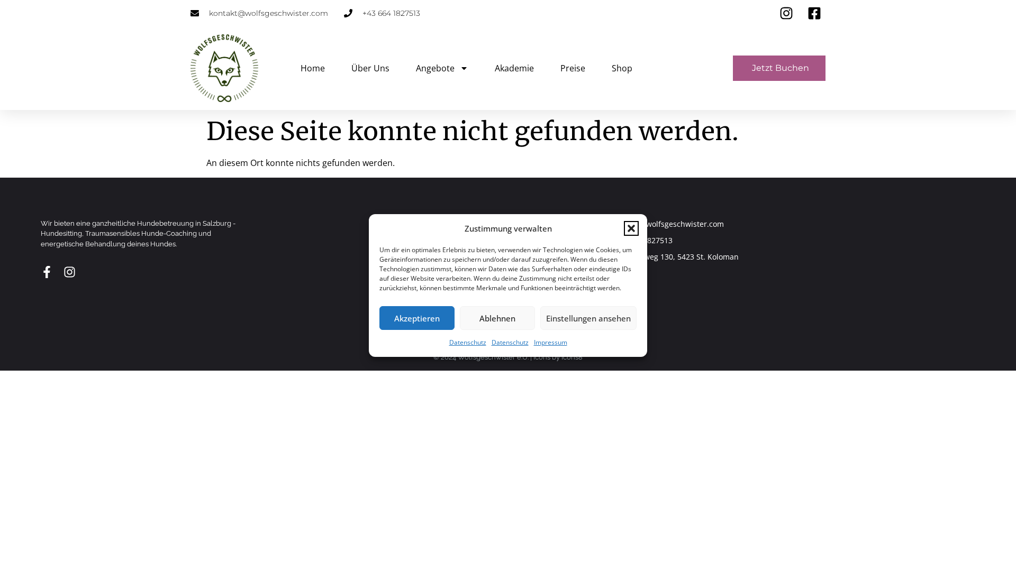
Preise (572, 68)
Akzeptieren (417, 318)
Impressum (550, 342)
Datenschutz (467, 342)
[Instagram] (70, 272)
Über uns (370, 68)
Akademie (514, 68)
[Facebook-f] (47, 272)
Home (313, 68)
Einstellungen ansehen (588, 318)
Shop (622, 68)
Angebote (435, 68)
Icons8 (572, 357)
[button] (631, 228)
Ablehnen (497, 318)
